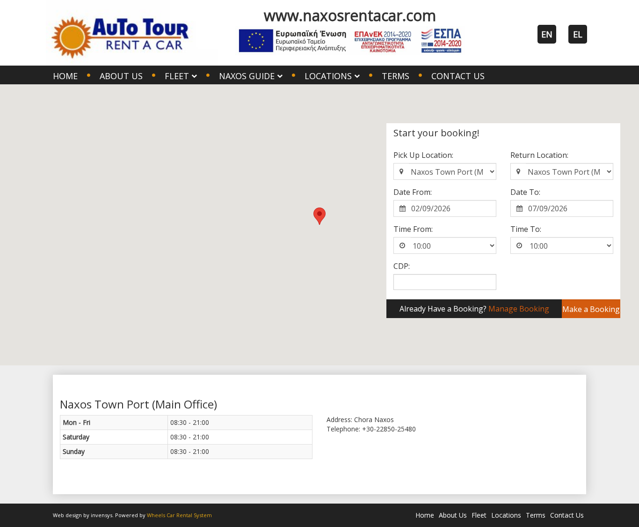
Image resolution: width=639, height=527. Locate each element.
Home (65, 76)
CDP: (401, 266)
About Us (121, 76)
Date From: (412, 192)
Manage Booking (518, 309)
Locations (506, 515)
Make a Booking (591, 309)
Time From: (413, 229)
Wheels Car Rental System (179, 515)
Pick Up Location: (423, 155)
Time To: (525, 229)
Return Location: (539, 155)
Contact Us (458, 76)
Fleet (479, 515)
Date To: (525, 192)
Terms (395, 76)
